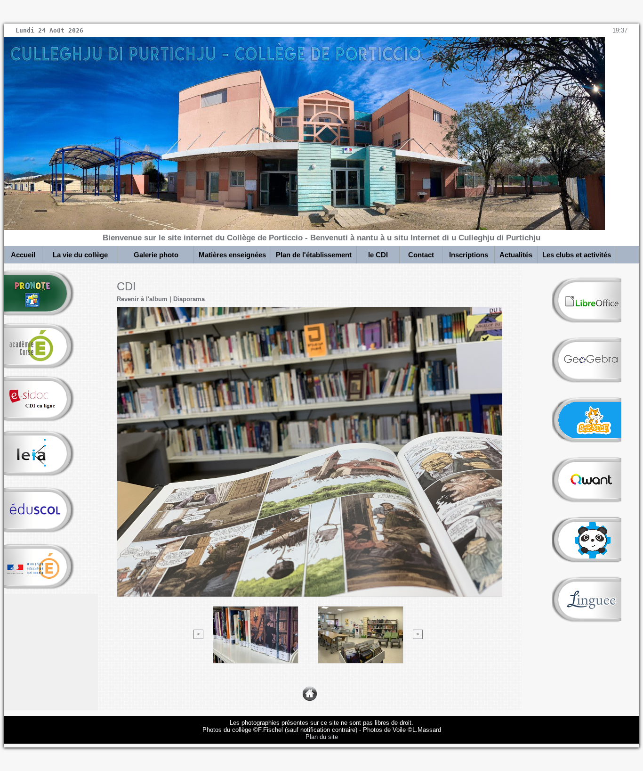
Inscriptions (468, 255)
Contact (421, 255)
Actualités (515, 255)
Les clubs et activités (576, 255)
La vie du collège (80, 255)
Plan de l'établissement (314, 255)
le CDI (378, 255)
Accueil (23, 255)
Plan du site (321, 736)
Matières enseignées (232, 255)
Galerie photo (156, 255)
